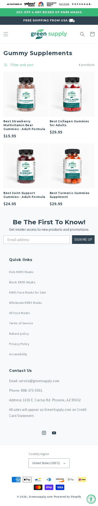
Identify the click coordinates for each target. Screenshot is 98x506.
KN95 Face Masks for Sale (27, 292)
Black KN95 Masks (22, 282)
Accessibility (18, 354)
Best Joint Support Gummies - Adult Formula (24, 195)
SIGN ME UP (83, 239)
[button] (6, 34)
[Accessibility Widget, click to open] (91, 499)
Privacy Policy (19, 344)
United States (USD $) (46, 463)
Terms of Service (21, 323)
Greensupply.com (41, 496)
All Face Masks (19, 313)
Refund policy (19, 334)
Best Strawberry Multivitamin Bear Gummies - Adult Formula (24, 125)
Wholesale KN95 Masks (25, 303)
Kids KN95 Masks (21, 272)
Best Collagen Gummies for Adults (69, 123)
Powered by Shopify (67, 496)
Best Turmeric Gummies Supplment (70, 195)
